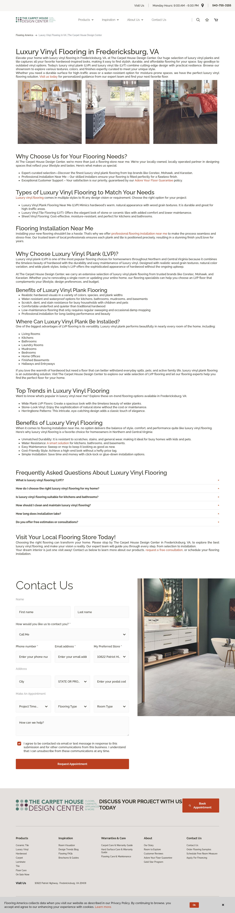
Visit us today (48, 76)
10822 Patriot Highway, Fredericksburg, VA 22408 (60, 883)
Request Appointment (72, 764)
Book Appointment (202, 805)
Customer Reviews (153, 853)
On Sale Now (22, 874)
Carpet (19, 857)
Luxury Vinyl (22, 849)
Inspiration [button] (108, 19)
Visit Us (139, 5)
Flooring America (24, 35)
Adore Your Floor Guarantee (154, 180)
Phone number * (27, 646)
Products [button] (84, 19)
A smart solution (58, 443)
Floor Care (21, 870)
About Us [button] (133, 19)
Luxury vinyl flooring (30, 197)
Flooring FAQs (66, 853)
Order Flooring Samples (199, 849)
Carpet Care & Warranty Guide (117, 845)
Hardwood (21, 853)
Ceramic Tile (22, 845)
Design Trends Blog (68, 849)
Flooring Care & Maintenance (116, 856)
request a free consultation (164, 550)
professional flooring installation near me (139, 233)
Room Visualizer (67, 845)
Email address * (65, 646)
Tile (18, 866)
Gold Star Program (153, 862)
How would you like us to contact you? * (43, 624)
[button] (198, 20)
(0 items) (216, 20)
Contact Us (159, 19)
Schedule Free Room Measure (202, 853)
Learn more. (103, 907)
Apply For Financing (197, 857)
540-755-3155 (221, 5)
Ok (194, 905)
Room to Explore (152, 849)
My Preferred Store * (108, 646)
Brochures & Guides (69, 857)
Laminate (20, 862)
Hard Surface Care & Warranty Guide (117, 851)
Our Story (149, 845)
